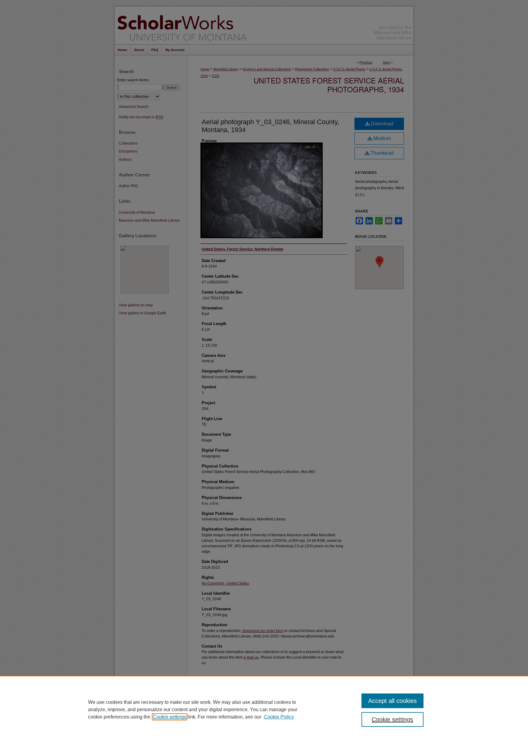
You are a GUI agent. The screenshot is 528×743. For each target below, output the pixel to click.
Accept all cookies (392, 700)
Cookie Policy (279, 716)
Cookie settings (169, 716)
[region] (264, 709)
